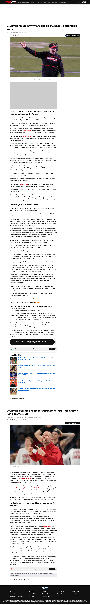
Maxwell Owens (13, 32)
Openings (31, 591)
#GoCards (49, 306)
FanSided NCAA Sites (63, 2)
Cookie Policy (61, 594)
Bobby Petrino (27, 136)
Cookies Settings (47, 596)
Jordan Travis (20, 153)
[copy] (18, 35)
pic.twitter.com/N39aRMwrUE (18, 308)
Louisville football (17, 118)
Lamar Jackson (27, 130)
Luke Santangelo (14, 420)
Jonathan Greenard (39, 153)
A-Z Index (31, 596)
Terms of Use (46, 594)
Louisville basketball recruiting (22, 579)
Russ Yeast (28, 153)
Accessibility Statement (16, 596)
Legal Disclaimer (76, 594)
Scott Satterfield (23, 184)
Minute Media (10, 600)
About (19, 2)
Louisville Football (19, 398)
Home (11, 398)
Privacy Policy (32, 594)
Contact (44, 591)
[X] (78, 2)
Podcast (54, 2)
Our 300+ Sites (61, 591)
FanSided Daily (75, 591)
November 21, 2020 (34, 310)
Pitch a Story (13, 594)
